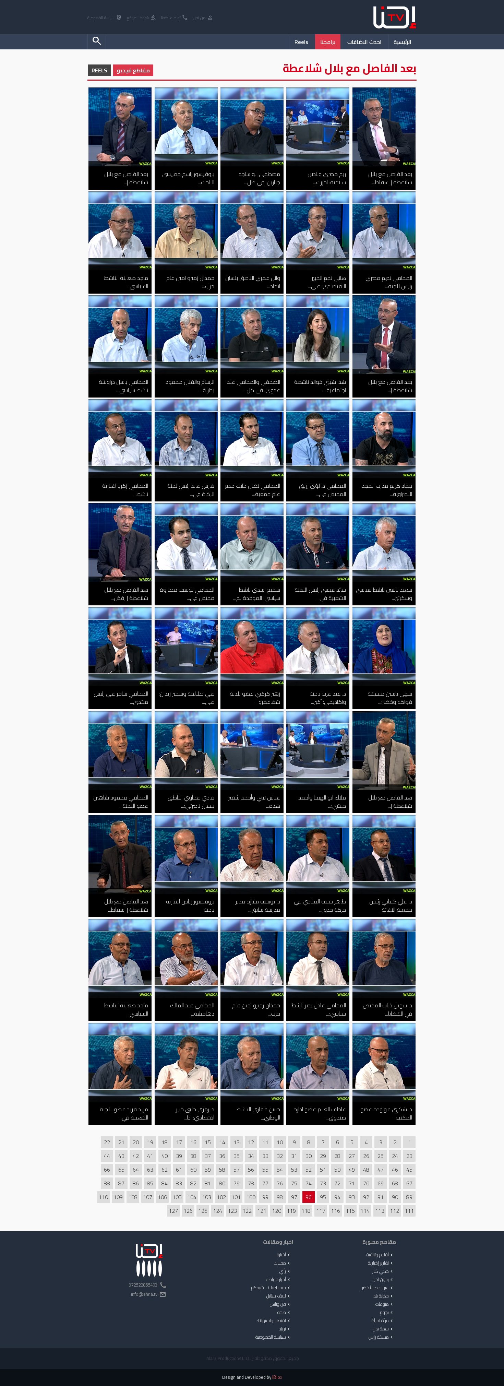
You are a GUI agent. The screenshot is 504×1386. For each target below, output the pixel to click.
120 (276, 1211)
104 (191, 1197)
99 (265, 1197)
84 (164, 1183)
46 (395, 1169)
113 (379, 1211)
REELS (99, 70)
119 (291, 1211)
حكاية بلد (383, 1296)
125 (202, 1211)
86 (136, 1183)
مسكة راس (381, 1337)
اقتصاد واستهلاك (273, 1321)
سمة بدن (383, 1329)
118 (306, 1211)
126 (188, 1211)
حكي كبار (383, 1271)
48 (366, 1169)
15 (208, 1142)
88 (107, 1183)
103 (206, 1197)
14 (222, 1142)
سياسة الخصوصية (104, 18)
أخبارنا (284, 1255)
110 (103, 1197)
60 (193, 1169)
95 (323, 1197)
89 (409, 1197)
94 (337, 1197)
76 (280, 1183)
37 (208, 1156)
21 (121, 1142)
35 (236, 1156)
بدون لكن (383, 1280)
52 (308, 1169)
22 (107, 1142)
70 (366, 1183)
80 (222, 1183)
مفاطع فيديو (133, 70)
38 (193, 1156)
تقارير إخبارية (381, 1263)
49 (352, 1169)
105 (177, 1197)
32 (280, 1156)
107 (147, 1197)
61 (179, 1169)
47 (380, 1169)
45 (409, 1169)
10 (280, 1142)
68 (395, 1183)
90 (395, 1197)
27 (352, 1156)
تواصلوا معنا (174, 18)
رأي (285, 1271)
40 (164, 1156)
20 (136, 1142)
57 (236, 1169)
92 (366, 1197)
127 (173, 1211)
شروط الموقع (141, 18)
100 (250, 1197)
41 (150, 1156)
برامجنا (327, 42)
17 (179, 1142)
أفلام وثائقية (380, 1255)
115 (350, 1211)
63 (150, 1169)
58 (222, 1169)
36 (222, 1156)
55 (265, 1169)
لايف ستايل (278, 1296)
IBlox (277, 1377)
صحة (284, 1312)
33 (265, 1156)
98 (280, 1197)
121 (261, 1211)
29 (323, 1156)
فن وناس (280, 1304)
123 (232, 1211)
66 (107, 1169)
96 (308, 1197)
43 (121, 1156)
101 (236, 1197)
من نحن (203, 18)
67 (409, 1183)
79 (236, 1183)
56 (251, 1169)
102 (221, 1197)
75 (294, 1183)
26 (366, 1156)
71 (352, 1183)
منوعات (384, 1304)
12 (251, 1142)
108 (132, 1197)
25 (380, 1156)
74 (308, 1183)
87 (121, 1183)
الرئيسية (402, 42)
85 (150, 1183)
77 (265, 1183)
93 (352, 1197)
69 (380, 1183)
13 (236, 1142)
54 (280, 1169)
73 (323, 1183)
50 (337, 1169)
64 (136, 1169)
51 (323, 1169)
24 (395, 1156)
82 (193, 1183)
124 (217, 1211)
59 (208, 1169)
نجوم (387, 1312)
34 (251, 1156)
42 (136, 1156)
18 (164, 1142)
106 (162, 1197)
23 (409, 1156)
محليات (282, 1263)
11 (265, 1142)
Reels (301, 42)
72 (337, 1183)
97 (294, 1197)
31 (294, 1156)
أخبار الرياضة (278, 1280)
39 (179, 1156)
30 (308, 1156)
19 (150, 1142)
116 (335, 1211)
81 (208, 1183)
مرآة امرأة (383, 1321)
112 (394, 1211)
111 (409, 1211)
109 (118, 1197)
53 (294, 1169)
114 (365, 1211)
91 (380, 1197)
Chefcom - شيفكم (271, 1288)
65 (121, 1169)
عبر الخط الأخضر (378, 1288)
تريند (285, 1329)
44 (107, 1156)
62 (164, 1169)
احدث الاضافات (364, 42)
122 (247, 1211)
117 (320, 1211)
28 (337, 1156)
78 (251, 1183)
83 (179, 1183)
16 (193, 1142)
